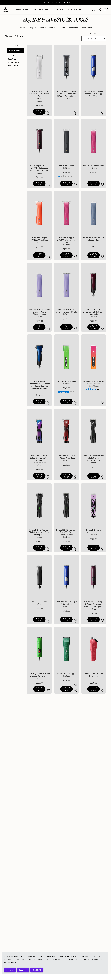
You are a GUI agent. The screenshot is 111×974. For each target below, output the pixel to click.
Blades (62, 27)
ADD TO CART (39, 111)
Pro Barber (22, 9)
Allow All (9, 970)
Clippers (32, 27)
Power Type (12, 56)
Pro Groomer (41, 9)
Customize (23, 970)
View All (22, 27)
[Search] (101, 9)
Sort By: (93, 33)
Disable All (37, 970)
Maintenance (86, 27)
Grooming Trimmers (47, 27)
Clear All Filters (15, 50)
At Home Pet (74, 9)
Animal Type (12, 62)
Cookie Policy (12, 962)
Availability (12, 65)
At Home (58, 9)
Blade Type (12, 59)
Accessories (72, 27)
